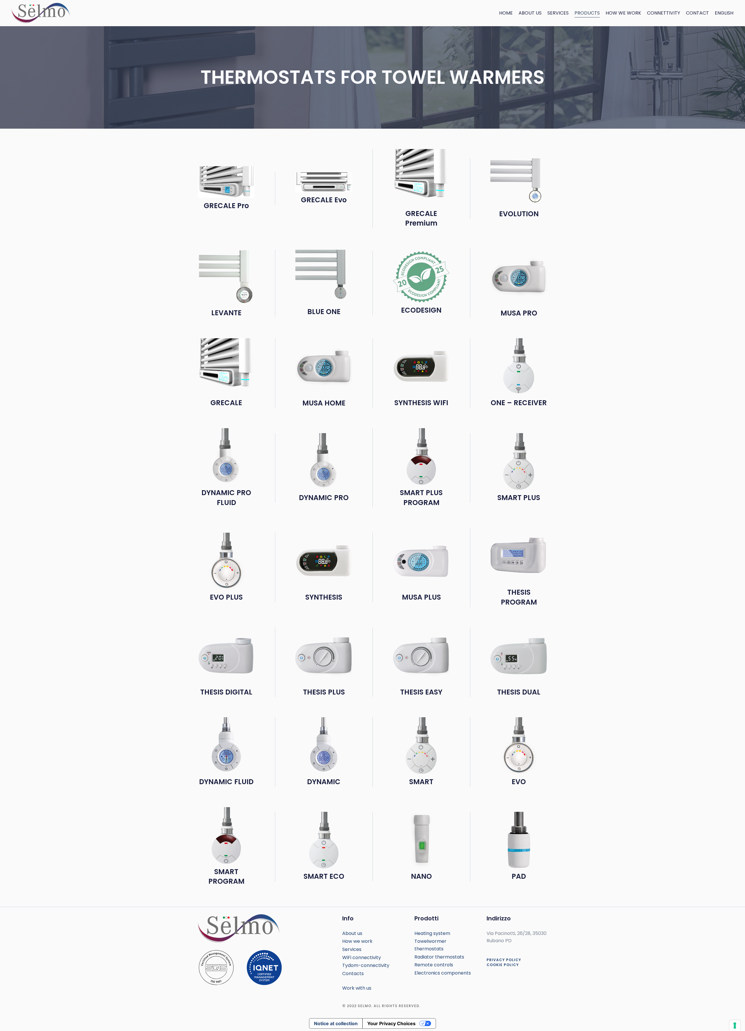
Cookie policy (503, 964)
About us (530, 13)
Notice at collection (336, 1023)
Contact (697, 13)
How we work (623, 13)
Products (587, 13)
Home (506, 13)
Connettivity (663, 13)
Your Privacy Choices (391, 1023)
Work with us (356, 988)
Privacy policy (504, 959)
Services (558, 13)
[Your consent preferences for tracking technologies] (734, 1025)
